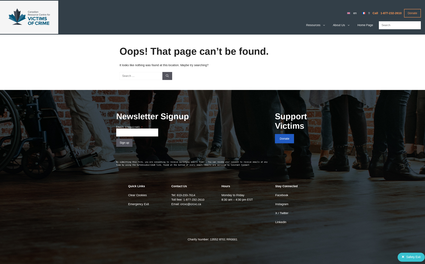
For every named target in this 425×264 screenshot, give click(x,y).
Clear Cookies (137, 195)
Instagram (281, 204)
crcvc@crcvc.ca (190, 204)
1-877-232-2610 (391, 13)
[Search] (167, 76)
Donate (412, 13)
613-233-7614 (186, 195)
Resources (313, 25)
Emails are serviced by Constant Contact (227, 165)
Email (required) (129, 127)
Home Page (365, 25)
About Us (339, 25)
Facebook (281, 195)
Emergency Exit (138, 204)
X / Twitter (281, 213)
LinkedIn (280, 222)
